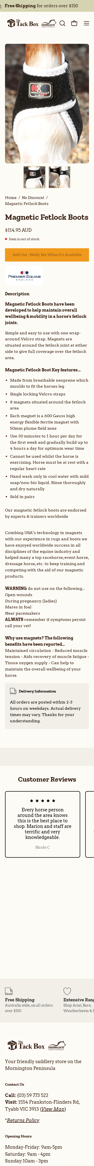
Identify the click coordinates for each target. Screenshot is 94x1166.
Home (11, 197)
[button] (61, 23)
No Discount (33, 197)
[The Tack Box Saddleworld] (31, 23)
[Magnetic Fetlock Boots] (34, 177)
